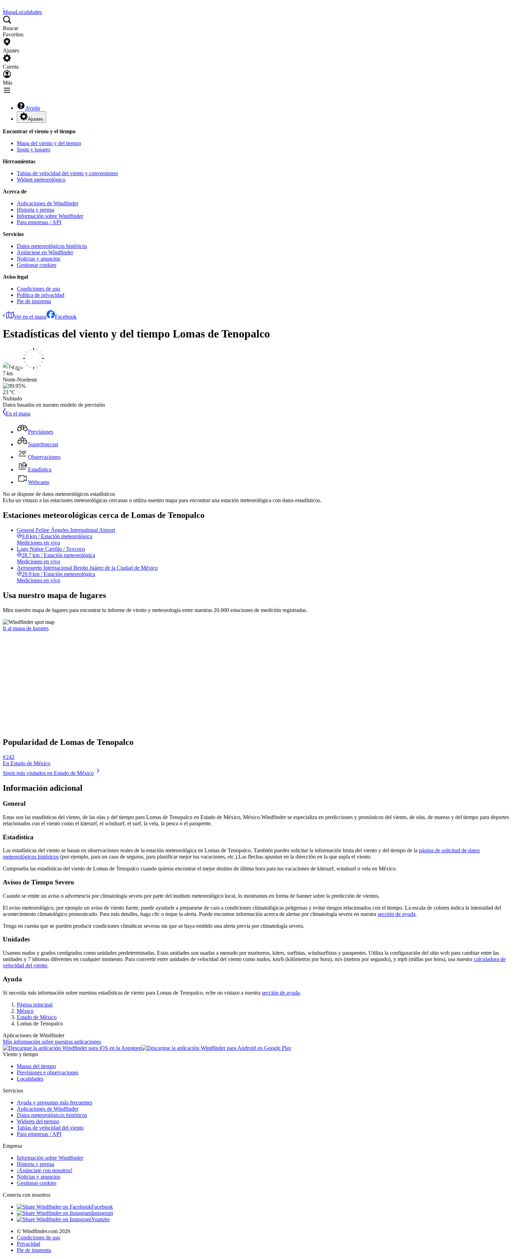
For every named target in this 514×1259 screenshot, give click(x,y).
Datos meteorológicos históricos (52, 246)
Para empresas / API (39, 222)
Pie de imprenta (34, 301)
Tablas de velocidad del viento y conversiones (67, 173)
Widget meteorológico (41, 180)
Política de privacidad (40, 295)
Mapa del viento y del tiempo (49, 143)
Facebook (66, 317)
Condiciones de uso (38, 289)
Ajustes (35, 119)
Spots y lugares (33, 149)
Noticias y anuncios (38, 259)
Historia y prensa (35, 210)
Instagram (102, 1213)
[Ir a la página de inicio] (3, 6)
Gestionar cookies (36, 265)
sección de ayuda (396, 914)
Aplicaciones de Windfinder (47, 203)
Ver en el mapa (30, 317)
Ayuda (32, 108)
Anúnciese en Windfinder (45, 252)
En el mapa (18, 414)
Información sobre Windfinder (50, 216)
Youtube (100, 1219)
